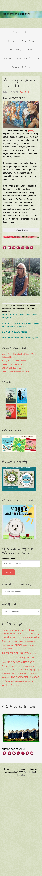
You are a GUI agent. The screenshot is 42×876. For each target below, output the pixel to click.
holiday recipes (6, 645)
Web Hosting (29, 772)
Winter (30, 682)
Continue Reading (21, 230)
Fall (25, 637)
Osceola (22, 666)
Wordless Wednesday (11, 685)
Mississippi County (15, 653)
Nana (35, 658)
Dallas (11, 637)
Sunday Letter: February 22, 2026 (15, 371)
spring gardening (9, 673)
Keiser (34, 645)
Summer (20, 673)
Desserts (19, 638)
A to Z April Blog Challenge (10, 630)
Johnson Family (27, 645)
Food (4, 641)
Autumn (22, 630)
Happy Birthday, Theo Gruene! (14, 361)
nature (4, 662)
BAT (27, 630)
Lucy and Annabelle (20, 649)
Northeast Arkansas (20, 662)
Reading (31, 666)
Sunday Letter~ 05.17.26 (12, 364)
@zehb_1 (31, 131)
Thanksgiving (6, 677)
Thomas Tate (22, 682)
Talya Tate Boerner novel (30, 673)
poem (26, 666)
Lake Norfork (7, 649)
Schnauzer (6, 670)
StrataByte (21, 775)
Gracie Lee (12, 641)
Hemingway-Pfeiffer (31, 641)
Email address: (8, 559)
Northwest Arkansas (10, 666)
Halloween (22, 641)
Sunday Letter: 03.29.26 (11, 368)
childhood (13, 634)
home (12, 645)
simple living (14, 670)
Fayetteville (33, 637)
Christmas (22, 633)
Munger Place (26, 657)
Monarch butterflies (13, 658)
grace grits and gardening (21, 14)
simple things (26, 669)
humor (18, 645)
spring (36, 670)
